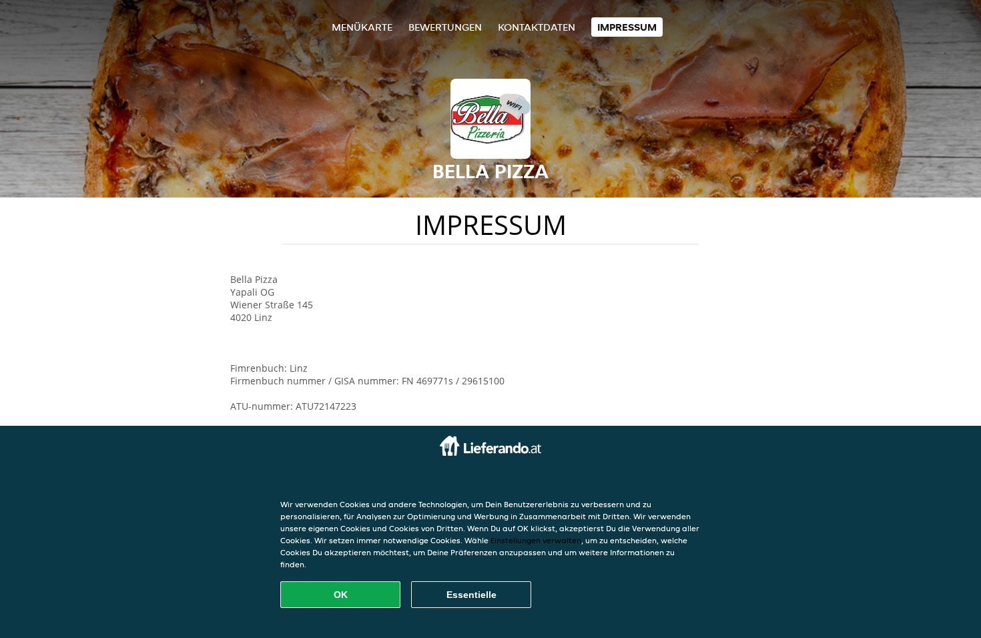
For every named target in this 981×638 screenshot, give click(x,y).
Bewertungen (445, 27)
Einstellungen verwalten (535, 540)
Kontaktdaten (536, 27)
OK (341, 594)
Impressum (627, 27)
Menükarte (362, 27)
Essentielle (471, 594)
